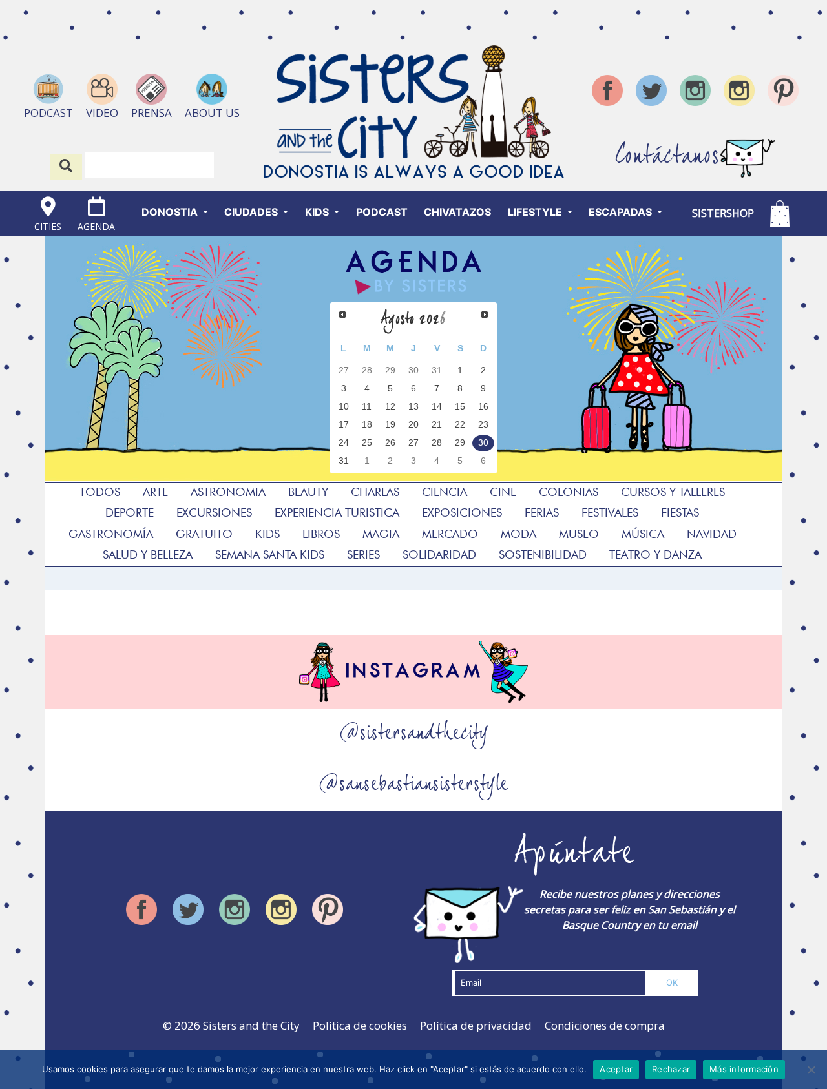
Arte (155, 492)
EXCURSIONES (214, 512)
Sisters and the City (251, 1025)
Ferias (542, 512)
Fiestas (680, 512)
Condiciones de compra (605, 1025)
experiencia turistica (337, 512)
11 (367, 406)
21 (437, 425)
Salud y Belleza (148, 554)
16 (483, 406)
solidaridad (439, 554)
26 (390, 443)
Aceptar (616, 1069)
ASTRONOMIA (228, 492)
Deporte (129, 512)
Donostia (170, 211)
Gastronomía (110, 534)
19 (390, 425)
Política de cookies (360, 1025)
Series (363, 554)
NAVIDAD (712, 534)
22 (460, 425)
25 (367, 443)
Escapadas (621, 211)
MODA (518, 534)
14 (437, 406)
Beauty (308, 492)
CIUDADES (252, 211)
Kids (318, 211)
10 (344, 406)
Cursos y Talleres (673, 492)
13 (413, 406)
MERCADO (450, 534)
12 (390, 406)
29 (390, 370)
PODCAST (382, 211)
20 (413, 425)
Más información (744, 1069)
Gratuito (204, 534)
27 (344, 370)
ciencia (444, 492)
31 (437, 370)
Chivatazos (457, 211)
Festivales (609, 512)
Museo (579, 534)
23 (483, 425)
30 (413, 370)
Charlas (375, 492)
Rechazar (671, 1069)
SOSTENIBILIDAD (543, 554)
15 (460, 406)
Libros (321, 534)
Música (643, 534)
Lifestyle (536, 211)
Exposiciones (462, 512)
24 (344, 443)
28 (367, 370)
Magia (380, 534)
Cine (503, 492)
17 (344, 425)
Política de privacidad (476, 1025)
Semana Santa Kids (269, 554)
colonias (568, 492)
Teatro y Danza (655, 554)
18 (367, 425)
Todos (99, 492)
